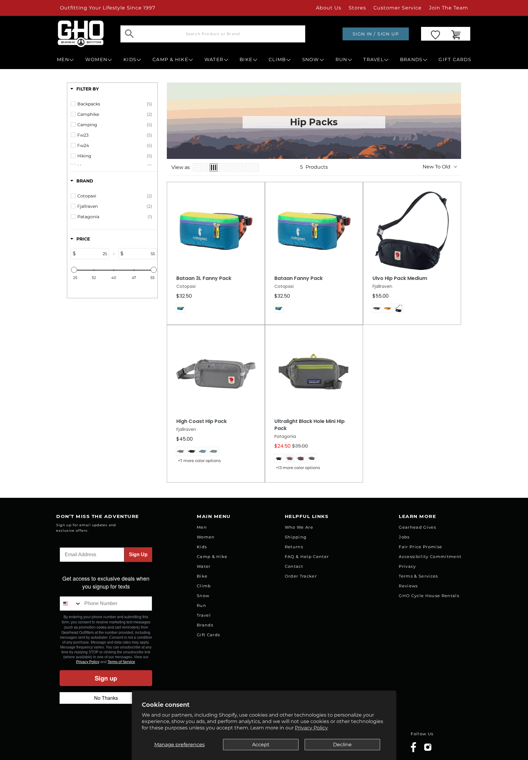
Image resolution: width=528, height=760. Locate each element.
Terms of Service (121, 662)
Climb (204, 585)
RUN (341, 59)
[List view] (197, 167)
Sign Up (138, 554)
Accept (261, 744)
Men (202, 527)
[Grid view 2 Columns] (205, 167)
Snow (203, 595)
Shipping (296, 536)
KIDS (129, 59)
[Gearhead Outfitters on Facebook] (413, 751)
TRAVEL (373, 59)
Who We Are (299, 527)
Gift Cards (208, 634)
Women (206, 536)
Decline (342, 744)
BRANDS (411, 59)
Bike (202, 576)
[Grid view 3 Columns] (214, 167)
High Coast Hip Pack (201, 421)
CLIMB (277, 59)
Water (204, 566)
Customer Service (397, 8)
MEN (63, 59)
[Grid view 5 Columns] (237, 167)
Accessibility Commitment (430, 556)
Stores (357, 8)
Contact (294, 566)
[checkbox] (114, 104)
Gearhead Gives (417, 527)
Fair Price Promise (420, 546)
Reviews (408, 585)
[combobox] (70, 604)
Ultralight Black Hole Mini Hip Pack (309, 425)
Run (201, 605)
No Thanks (106, 697)
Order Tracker (301, 576)
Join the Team (448, 8)
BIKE (246, 59)
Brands (205, 624)
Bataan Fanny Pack (298, 278)
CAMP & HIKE (170, 59)
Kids (202, 546)
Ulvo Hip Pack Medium (399, 278)
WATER (213, 59)
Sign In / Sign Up (376, 34)
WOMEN (96, 59)
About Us (328, 8)
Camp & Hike (212, 556)
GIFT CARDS (454, 59)
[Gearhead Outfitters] (81, 33)
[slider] (74, 270)
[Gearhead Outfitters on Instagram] (428, 749)
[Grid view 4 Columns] (224, 167)
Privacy (407, 566)
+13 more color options (298, 467)
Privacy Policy (311, 728)
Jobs (404, 536)
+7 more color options (199, 460)
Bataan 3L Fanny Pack (203, 278)
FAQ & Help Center (307, 556)
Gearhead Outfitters (124, 742)
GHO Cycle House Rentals (429, 595)
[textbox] (92, 253)
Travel (204, 615)
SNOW (310, 59)
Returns (294, 546)
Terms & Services (418, 576)
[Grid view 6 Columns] (251, 167)
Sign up (106, 678)
